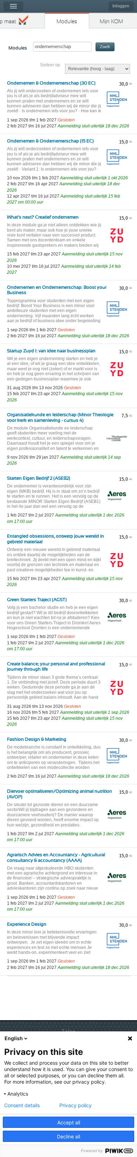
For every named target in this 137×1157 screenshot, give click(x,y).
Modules (67, 21)
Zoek (105, 47)
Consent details (22, 1105)
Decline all (68, 1136)
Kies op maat (8, 21)
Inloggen (120, 6)
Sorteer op (50, 65)
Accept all (68, 1122)
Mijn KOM (111, 21)
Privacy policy (75, 1105)
